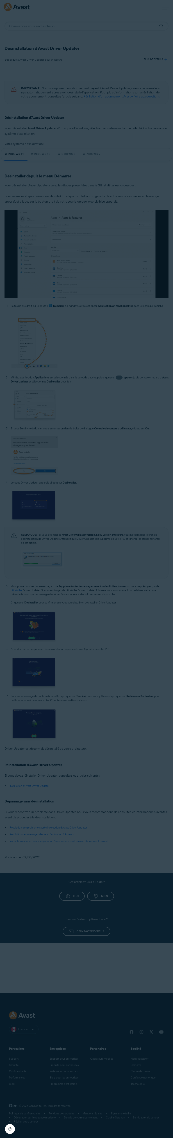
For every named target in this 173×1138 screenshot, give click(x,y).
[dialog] (86, 569)
